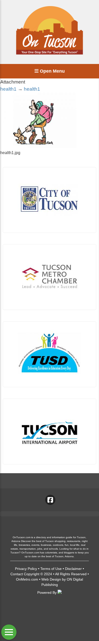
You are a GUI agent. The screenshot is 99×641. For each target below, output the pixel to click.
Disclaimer (73, 569)
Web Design (51, 579)
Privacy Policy (26, 569)
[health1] (38, 146)
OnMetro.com (27, 579)
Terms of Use (51, 569)
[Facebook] (50, 500)
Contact (16, 574)
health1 (8, 89)
